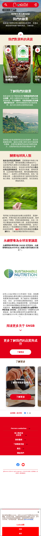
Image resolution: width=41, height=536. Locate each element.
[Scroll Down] (20, 34)
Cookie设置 (20, 524)
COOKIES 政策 (26, 471)
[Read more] (20, 330)
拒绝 (20, 529)
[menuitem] (18, 434)
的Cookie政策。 (29, 519)
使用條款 (33, 471)
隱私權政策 (22, 473)
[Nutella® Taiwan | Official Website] (20, 5)
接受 (20, 533)
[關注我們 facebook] (17, 464)
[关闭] (38, 512)
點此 (17, 229)
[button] (29, 428)
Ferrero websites (18, 428)
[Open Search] (6, 4)
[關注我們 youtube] (23, 464)
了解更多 (20, 352)
